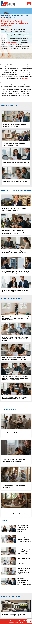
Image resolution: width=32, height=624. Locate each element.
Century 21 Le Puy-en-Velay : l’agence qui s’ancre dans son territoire (14, 209)
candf (22, 50)
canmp (15, 50)
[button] (29, 3)
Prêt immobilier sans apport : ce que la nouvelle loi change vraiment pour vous (14, 358)
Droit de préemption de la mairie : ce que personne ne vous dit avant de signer (14, 397)
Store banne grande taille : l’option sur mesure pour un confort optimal (13, 615)
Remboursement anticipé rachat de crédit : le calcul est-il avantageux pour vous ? (24, 539)
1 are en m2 (19, 80)
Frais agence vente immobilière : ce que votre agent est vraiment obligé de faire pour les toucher (15, 339)
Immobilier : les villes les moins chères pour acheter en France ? (14, 125)
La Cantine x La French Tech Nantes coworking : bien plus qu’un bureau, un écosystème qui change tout (14, 232)
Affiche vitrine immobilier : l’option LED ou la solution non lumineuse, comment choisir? (15, 272)
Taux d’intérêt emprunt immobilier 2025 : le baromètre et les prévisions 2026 (16, 163)
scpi (16, 44)
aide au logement (11, 42)
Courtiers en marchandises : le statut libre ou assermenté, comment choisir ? (24, 582)
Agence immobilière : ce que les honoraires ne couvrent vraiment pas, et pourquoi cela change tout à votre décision (15, 378)
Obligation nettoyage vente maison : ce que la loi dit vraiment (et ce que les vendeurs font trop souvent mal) (15, 318)
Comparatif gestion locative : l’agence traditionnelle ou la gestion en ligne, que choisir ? (14, 252)
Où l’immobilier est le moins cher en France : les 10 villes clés (14, 144)
